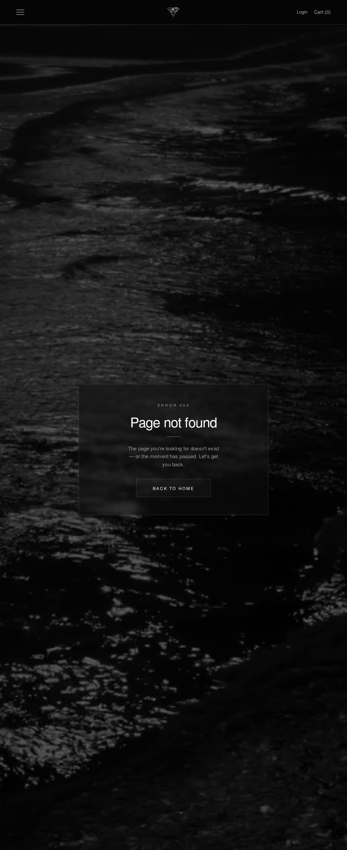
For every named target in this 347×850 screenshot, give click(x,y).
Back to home (174, 488)
